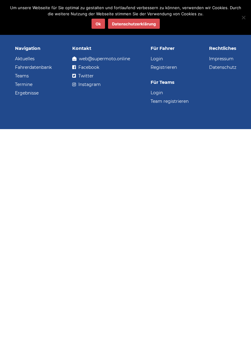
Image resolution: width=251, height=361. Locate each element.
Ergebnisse (27, 93)
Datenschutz (222, 67)
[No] (243, 17)
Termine (23, 84)
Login (157, 58)
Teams (22, 76)
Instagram (89, 84)
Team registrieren (170, 101)
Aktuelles (25, 58)
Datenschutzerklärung (134, 23)
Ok (98, 23)
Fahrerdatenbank (33, 67)
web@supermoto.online (104, 58)
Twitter (85, 76)
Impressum (221, 58)
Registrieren (164, 67)
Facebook (88, 67)
